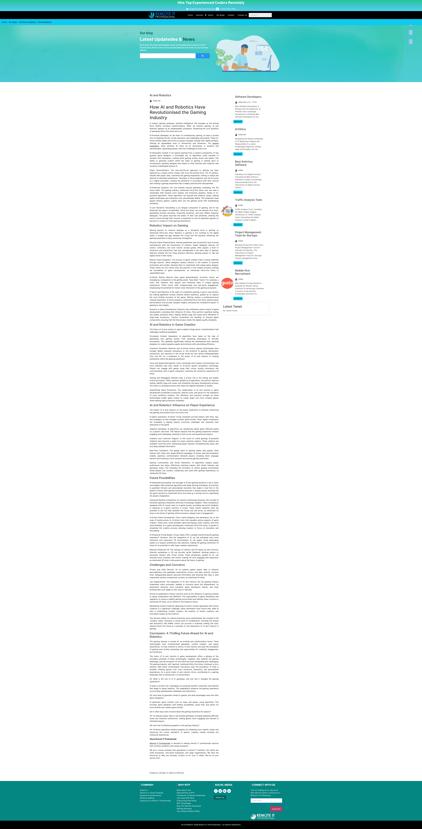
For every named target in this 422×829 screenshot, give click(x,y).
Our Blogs (220, 15)
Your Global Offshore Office (188, 811)
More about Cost (184, 790)
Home (190, 15)
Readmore (238, 122)
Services (199, 15)
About (210, 15)
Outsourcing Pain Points (187, 801)
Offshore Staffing (147, 798)
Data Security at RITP (186, 793)
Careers (231, 15)
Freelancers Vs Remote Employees (191, 795)
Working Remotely (184, 808)
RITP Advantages (184, 803)
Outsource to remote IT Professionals (155, 801)
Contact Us (242, 15)
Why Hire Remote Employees (189, 806)
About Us (144, 790)
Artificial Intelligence (27, 22)
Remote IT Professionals (160, 743)
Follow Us (220, 797)
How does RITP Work (185, 798)
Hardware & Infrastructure (150, 795)
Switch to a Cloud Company (151, 793)
